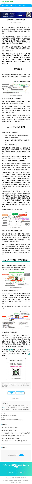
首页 (3, 5)
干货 (11, 5)
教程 (7, 5)
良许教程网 (10, 350)
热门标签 (12, 477)
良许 (6, 403)
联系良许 (11, 472)
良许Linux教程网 (5, 9)
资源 (20, 5)
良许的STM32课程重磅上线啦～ (10, 427)
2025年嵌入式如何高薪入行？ (9, 430)
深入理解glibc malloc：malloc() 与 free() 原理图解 (14, 440)
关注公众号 (20, 472)
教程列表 (7, 477)
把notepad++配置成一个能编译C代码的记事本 (12, 419)
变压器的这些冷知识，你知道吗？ (9, 415)
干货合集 (12, 9)
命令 (14, 398)
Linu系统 (25, 350)
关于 (24, 5)
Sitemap (19, 482)
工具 (16, 5)
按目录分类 (17, 477)
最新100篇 (23, 477)
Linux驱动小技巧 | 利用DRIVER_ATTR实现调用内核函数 (16, 433)
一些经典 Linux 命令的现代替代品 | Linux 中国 (13, 435)
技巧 (17, 398)
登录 (21, 455)
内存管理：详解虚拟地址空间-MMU (11, 438)
